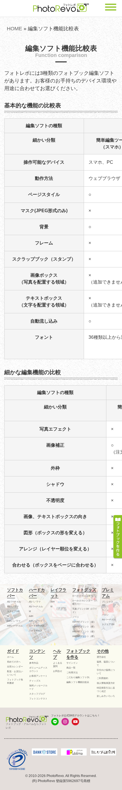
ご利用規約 (102, 678)
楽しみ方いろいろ (106, 696)
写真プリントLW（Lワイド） (84, 611)
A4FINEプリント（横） (84, 636)
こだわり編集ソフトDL (78, 677)
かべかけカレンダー (82, 596)
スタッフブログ (37, 694)
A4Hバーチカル (15, 626)
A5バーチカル (14, 602)
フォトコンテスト (38, 698)
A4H (31, 616)
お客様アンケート (38, 676)
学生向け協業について (106, 672)
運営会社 (101, 657)
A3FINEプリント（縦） (84, 622)
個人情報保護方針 (106, 683)
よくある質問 (57, 665)
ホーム (10, 657)
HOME (14, 28)
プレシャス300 (107, 603)
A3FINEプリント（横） (84, 626)
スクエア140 (13, 611)
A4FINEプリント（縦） (84, 631)
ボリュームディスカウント (38, 669)
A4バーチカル (109, 619)
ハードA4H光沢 (37, 626)
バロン (105, 615)
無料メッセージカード (38, 687)
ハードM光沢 (35, 630)
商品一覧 (70, 668)
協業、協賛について (106, 664)
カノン (105, 610)
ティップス (35, 681)
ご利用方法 (72, 672)
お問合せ (57, 671)
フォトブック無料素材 (15, 681)
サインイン (72, 663)
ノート (75, 617)
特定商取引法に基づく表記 (106, 690)
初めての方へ (14, 662)
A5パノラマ (13, 606)
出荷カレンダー (15, 666)
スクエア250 (108, 624)
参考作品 (33, 663)
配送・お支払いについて (15, 673)
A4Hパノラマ (13, 621)
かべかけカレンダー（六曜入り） (84, 602)
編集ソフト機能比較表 (77, 682)
